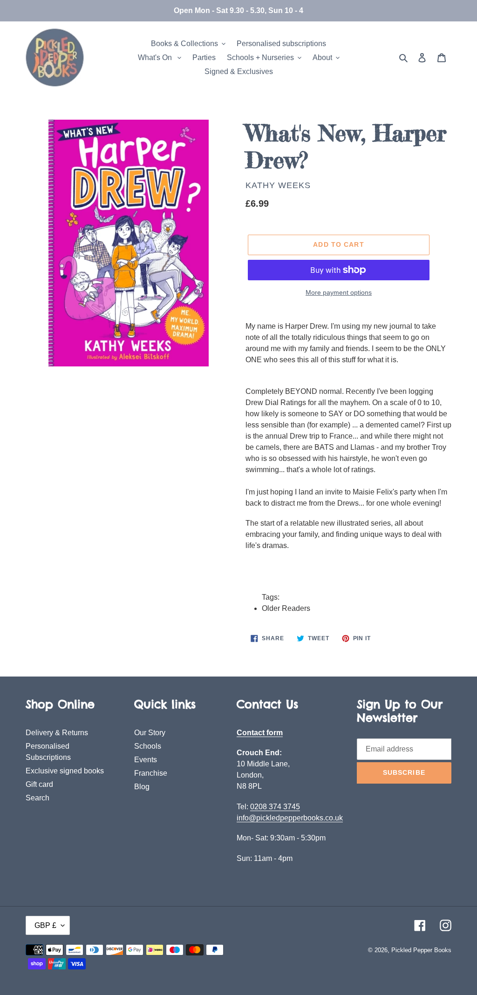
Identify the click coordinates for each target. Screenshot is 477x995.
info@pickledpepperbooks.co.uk (290, 818)
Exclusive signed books (65, 771)
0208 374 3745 (275, 807)
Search (37, 798)
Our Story (149, 733)
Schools (147, 746)
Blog (142, 787)
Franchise (150, 773)
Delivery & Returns (57, 733)
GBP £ (45, 925)
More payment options (339, 292)
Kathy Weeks (278, 185)
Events (145, 760)
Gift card (39, 784)
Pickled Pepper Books (421, 950)
